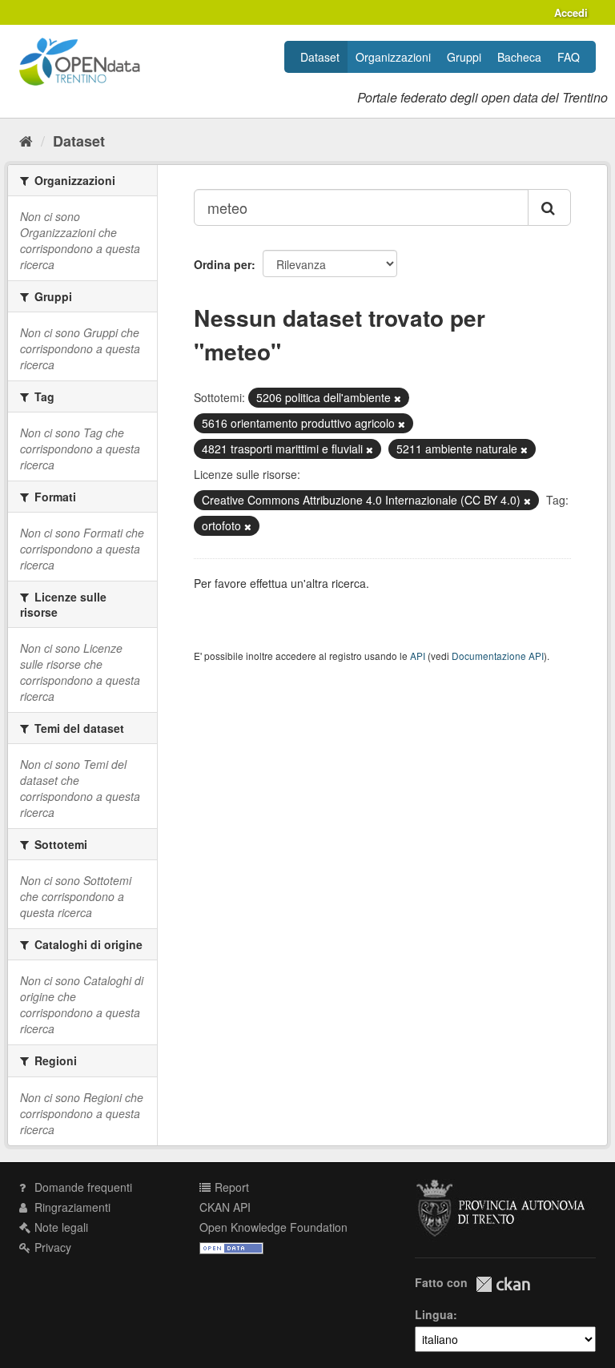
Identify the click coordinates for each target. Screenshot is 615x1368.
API (417, 655)
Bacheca (519, 57)
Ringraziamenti (71, 1207)
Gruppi (464, 57)
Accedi (571, 12)
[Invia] (549, 207)
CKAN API (225, 1207)
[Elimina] (397, 398)
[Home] (26, 140)
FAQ (568, 57)
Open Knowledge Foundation (273, 1227)
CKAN (503, 1284)
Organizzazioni (393, 57)
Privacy (51, 1247)
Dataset (320, 57)
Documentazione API (498, 655)
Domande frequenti (81, 1187)
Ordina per (222, 264)
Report (230, 1187)
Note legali (59, 1227)
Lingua (434, 1314)
